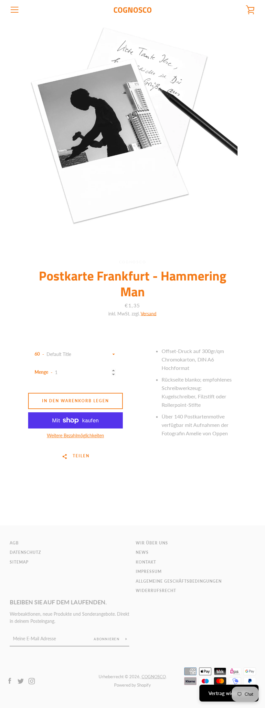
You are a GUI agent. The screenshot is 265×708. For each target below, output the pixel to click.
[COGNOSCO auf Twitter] (20, 680)
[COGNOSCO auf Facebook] (9, 680)
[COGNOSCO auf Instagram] (31, 680)
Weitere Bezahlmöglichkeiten (75, 435)
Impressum (149, 571)
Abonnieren (107, 639)
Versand (148, 313)
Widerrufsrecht (156, 590)
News (142, 552)
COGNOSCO (132, 10)
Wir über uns (152, 543)
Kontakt (146, 562)
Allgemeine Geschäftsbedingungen (179, 581)
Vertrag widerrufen (228, 693)
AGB (14, 543)
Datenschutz (25, 552)
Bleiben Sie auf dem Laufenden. (58, 602)
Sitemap (19, 562)
